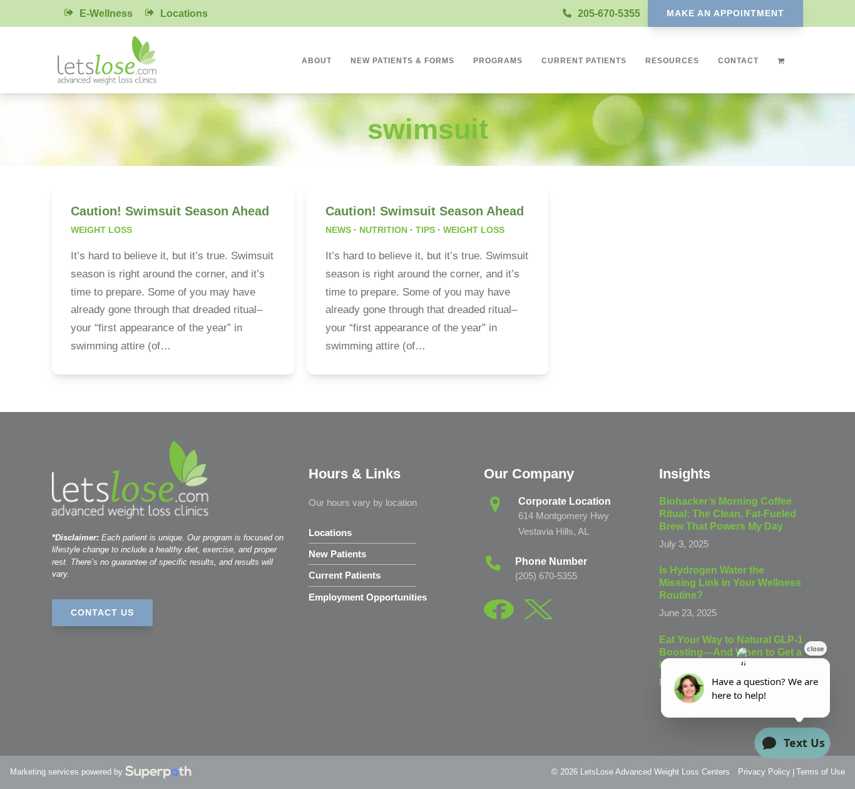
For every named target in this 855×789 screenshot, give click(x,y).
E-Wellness (106, 13)
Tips (425, 230)
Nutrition (383, 230)
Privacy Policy (764, 771)
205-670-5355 (609, 13)
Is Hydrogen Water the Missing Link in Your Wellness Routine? (730, 583)
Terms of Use (820, 771)
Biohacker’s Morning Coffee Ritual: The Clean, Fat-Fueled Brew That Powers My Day (727, 514)
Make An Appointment (725, 13)
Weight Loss (101, 230)
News (338, 230)
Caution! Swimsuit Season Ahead (170, 211)
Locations (184, 13)
